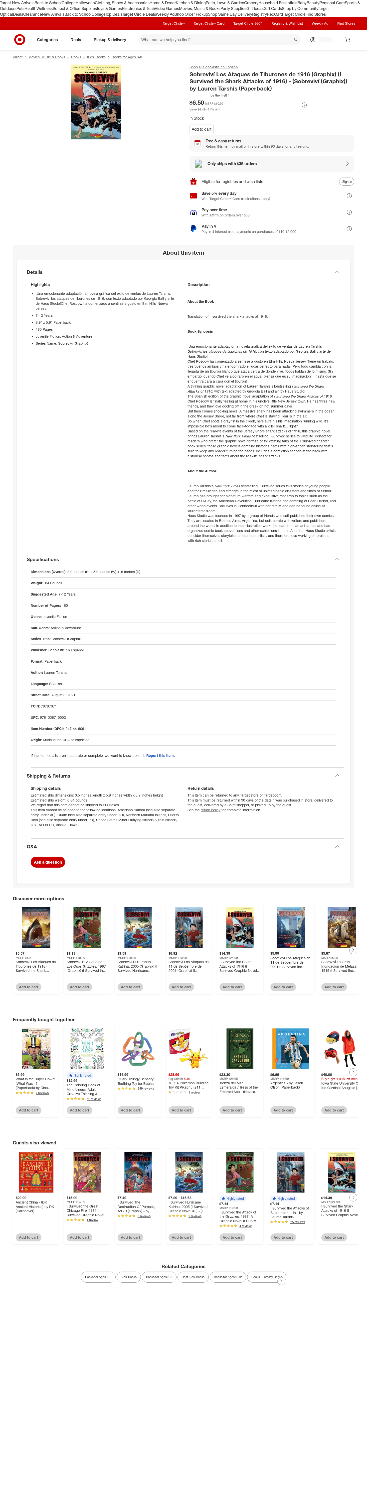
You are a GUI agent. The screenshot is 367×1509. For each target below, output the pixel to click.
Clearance (32, 14)
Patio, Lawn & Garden (225, 2)
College (69, 2)
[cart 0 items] (347, 39)
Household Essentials (277, 2)
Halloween (85, 2)
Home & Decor (163, 2)
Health (30, 8)
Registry (259, 14)
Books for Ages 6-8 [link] (98, 1277)
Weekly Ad (165, 14)
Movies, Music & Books (199, 8)
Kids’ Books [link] (129, 1277)
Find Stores (316, 14)
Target (17, 57)
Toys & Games (109, 8)
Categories (47, 39)
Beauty (313, 2)
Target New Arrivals (17, 2)
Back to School (48, 2)
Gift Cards (273, 8)
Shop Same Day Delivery (230, 14)
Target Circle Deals (139, 14)
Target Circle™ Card (209, 23)
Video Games (167, 8)
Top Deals (113, 14)
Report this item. (160, 755)
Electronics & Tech (138, 8)
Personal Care (332, 2)
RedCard (275, 14)
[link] (209, 95)
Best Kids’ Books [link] (193, 1277)
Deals (18, 14)
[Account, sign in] (322, 39)
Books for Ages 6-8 (127, 57)
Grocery (251, 2)
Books (76, 57)
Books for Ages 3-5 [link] (159, 1277)
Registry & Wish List (287, 23)
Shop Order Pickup (191, 14)
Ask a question (48, 862)
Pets (20, 8)
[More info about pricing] (304, 105)
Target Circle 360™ (247, 23)
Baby (302, 2)
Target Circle (294, 14)
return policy (210, 810)
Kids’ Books (96, 57)
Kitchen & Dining (191, 2)
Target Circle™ (174, 23)
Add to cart (201, 129)
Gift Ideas (255, 8)
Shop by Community (300, 8)
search (296, 39)
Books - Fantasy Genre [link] (266, 1277)
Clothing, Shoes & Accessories (122, 2)
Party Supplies (233, 8)
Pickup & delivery (110, 39)
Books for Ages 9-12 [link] (228, 1277)
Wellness (44, 8)
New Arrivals (53, 14)
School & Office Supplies (74, 8)
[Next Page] (353, 950)
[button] (209, 95)
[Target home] (20, 40)
